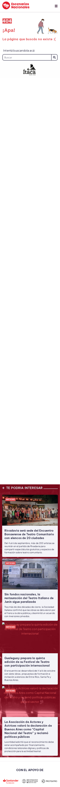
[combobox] (26, 57)
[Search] (54, 57)
